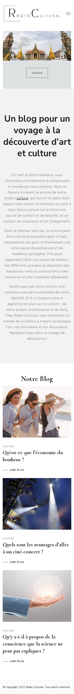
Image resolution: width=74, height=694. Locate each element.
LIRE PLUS (17, 470)
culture (22, 198)
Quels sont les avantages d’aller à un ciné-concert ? (36, 548)
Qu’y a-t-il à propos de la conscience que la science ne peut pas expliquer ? (33, 643)
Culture (37, 73)
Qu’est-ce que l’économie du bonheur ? (33, 456)
